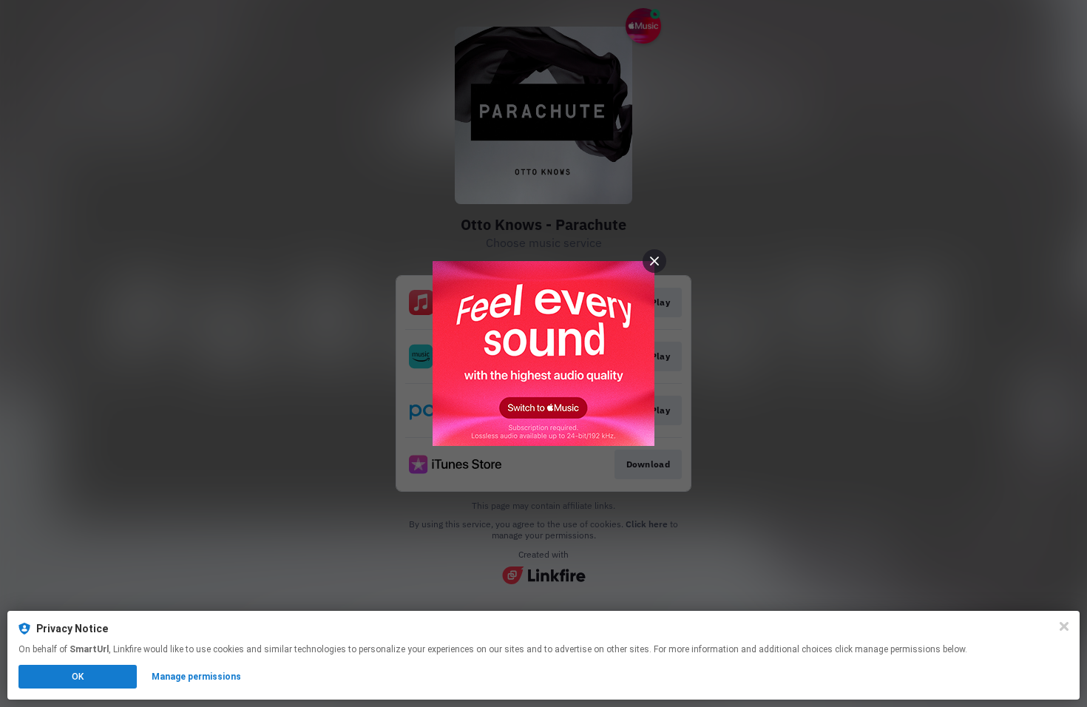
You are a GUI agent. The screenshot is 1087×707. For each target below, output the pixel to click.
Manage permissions (196, 677)
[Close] (1064, 626)
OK (78, 677)
